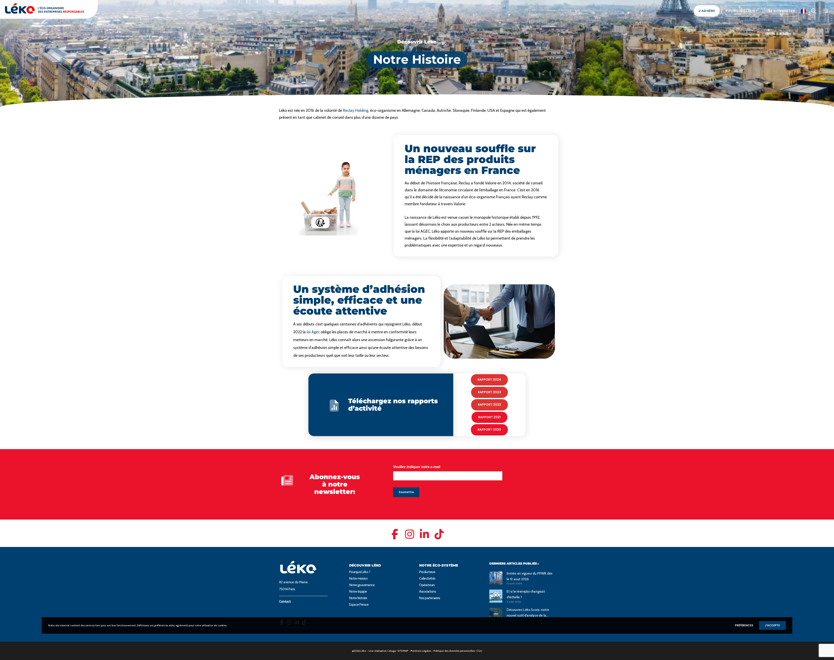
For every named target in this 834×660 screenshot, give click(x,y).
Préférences (744, 625)
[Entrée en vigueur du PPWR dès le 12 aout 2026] (495, 578)
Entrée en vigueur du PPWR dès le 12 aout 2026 (530, 576)
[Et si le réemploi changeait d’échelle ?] (495, 596)
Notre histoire (358, 598)
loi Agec (313, 332)
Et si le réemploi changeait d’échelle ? (526, 594)
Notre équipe (358, 591)
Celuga (391, 650)
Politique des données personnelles (454, 650)
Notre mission (358, 578)
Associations (427, 591)
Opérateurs (427, 585)
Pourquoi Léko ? (359, 572)
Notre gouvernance (362, 585)
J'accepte (772, 625)
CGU (479, 650)
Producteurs (427, 572)
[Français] (804, 11)
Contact (285, 601)
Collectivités (427, 578)
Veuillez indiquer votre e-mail (416, 467)
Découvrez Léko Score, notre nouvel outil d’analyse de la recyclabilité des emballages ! (528, 613)
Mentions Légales (420, 650)
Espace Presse (359, 605)
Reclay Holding (355, 110)
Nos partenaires (429, 598)
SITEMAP (402, 650)
